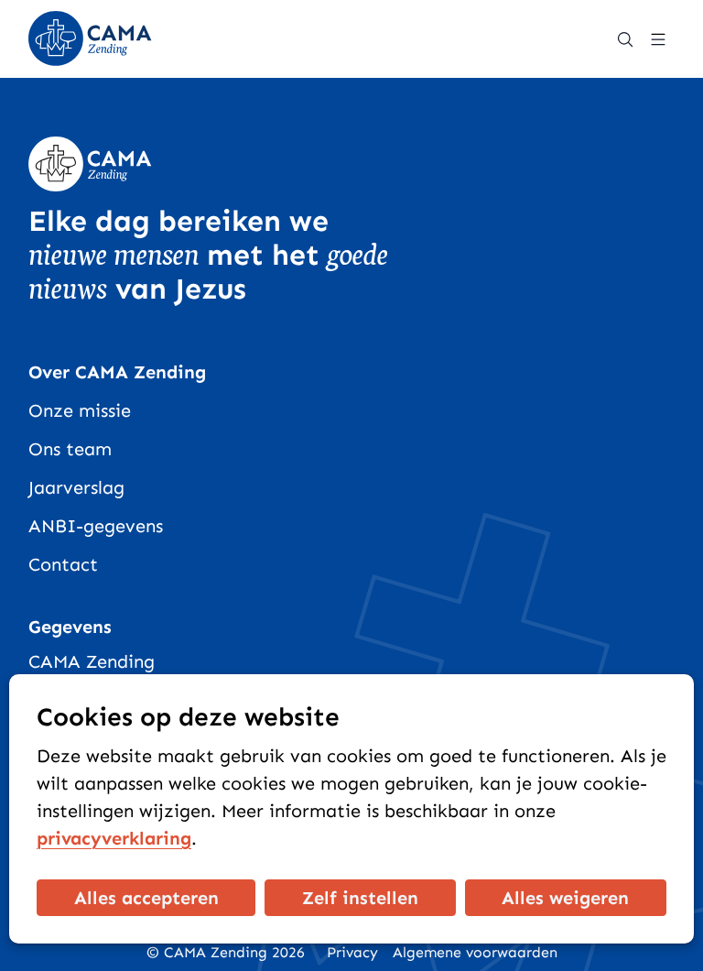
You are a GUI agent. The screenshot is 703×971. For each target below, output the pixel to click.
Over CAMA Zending (117, 372)
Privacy (352, 952)
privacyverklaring (114, 838)
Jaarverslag (76, 487)
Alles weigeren (565, 898)
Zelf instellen (360, 898)
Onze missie (79, 410)
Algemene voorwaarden (475, 952)
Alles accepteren (146, 898)
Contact (63, 564)
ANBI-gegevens (95, 526)
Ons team (70, 449)
